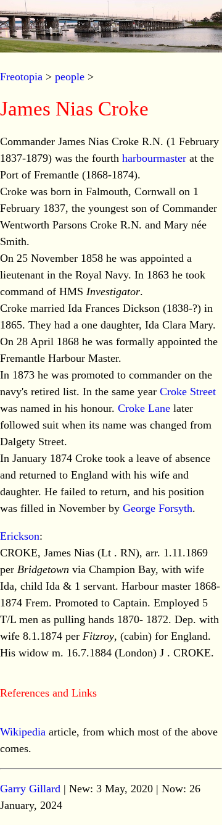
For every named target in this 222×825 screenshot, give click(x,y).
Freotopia (21, 76)
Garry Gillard (30, 788)
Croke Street (188, 391)
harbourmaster (154, 158)
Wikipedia (23, 732)
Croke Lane (144, 408)
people (69, 76)
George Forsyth (157, 508)
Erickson (19, 536)
